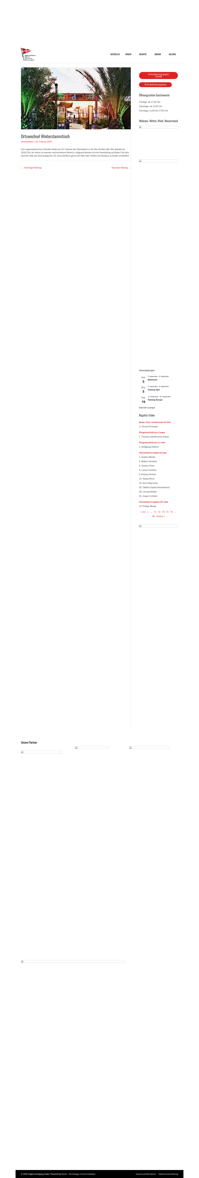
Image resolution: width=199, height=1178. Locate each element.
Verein (128, 54)
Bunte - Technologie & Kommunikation (78, 1174)
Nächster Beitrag (121, 168)
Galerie (172, 54)
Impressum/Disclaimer (146, 1174)
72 (159, 512)
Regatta (143, 54)
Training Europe (155, 399)
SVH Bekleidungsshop (155, 84)
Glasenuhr (152, 379)
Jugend (157, 54)
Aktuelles (115, 54)
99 (153, 516)
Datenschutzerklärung (168, 1174)
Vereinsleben (27, 142)
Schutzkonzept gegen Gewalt (158, 75)
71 (155, 512)
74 (167, 512)
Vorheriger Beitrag (31, 168)
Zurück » (160, 516)
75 (171, 512)
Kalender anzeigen (147, 407)
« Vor (143, 512)
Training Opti (154, 389)
